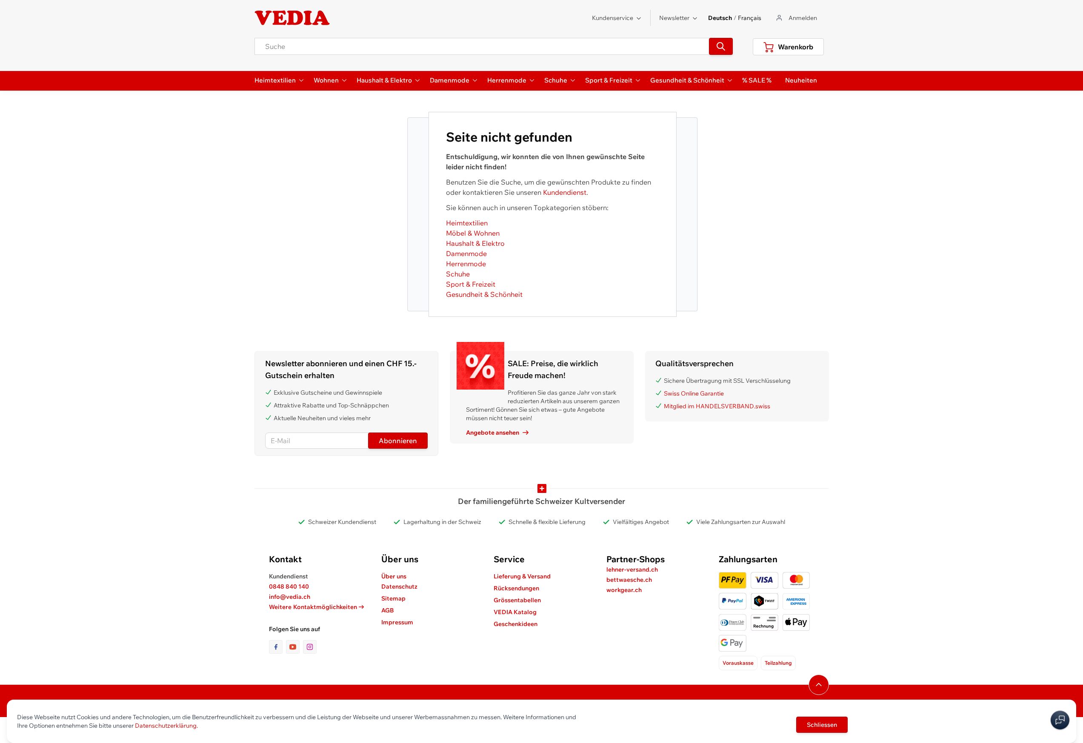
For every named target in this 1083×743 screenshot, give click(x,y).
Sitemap (393, 598)
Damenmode (466, 253)
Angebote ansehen (492, 432)
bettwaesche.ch (629, 580)
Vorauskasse (738, 663)
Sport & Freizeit (470, 284)
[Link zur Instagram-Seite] (310, 647)
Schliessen (822, 725)
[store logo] (292, 18)
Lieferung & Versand (522, 576)
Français (749, 18)
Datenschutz (399, 586)
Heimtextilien (467, 223)
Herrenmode (466, 263)
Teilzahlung (778, 663)
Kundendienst (564, 192)
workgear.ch (624, 590)
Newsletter (674, 18)
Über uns (393, 576)
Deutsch (720, 18)
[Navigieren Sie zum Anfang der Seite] (819, 685)
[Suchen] (721, 46)
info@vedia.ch (289, 597)
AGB (387, 610)
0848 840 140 (289, 586)
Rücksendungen (516, 588)
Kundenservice (612, 18)
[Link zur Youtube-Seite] (294, 647)
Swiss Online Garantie (694, 393)
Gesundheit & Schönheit (484, 294)
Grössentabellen (517, 600)
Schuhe (458, 274)
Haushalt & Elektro (475, 243)
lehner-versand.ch (632, 569)
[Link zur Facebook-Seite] (277, 647)
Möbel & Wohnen (473, 233)
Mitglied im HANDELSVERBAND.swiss (717, 406)
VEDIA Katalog (515, 612)
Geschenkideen (515, 624)
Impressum (397, 622)
